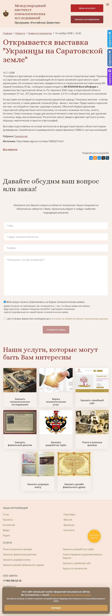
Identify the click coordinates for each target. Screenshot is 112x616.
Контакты (69, 530)
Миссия (68, 519)
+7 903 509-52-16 (12, 581)
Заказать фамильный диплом (20, 444)
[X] (103, 158)
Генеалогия (20, 136)
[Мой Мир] (99, 158)
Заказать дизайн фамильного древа (74, 485)
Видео (6, 530)
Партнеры (69, 514)
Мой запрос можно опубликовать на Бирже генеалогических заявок (45, 302)
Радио (6, 535)
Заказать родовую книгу (38, 485)
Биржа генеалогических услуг (56, 402)
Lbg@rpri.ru (9, 586)
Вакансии (69, 525)
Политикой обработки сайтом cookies (70, 594)
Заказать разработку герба (56, 444)
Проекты (8, 519)
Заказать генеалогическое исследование (20, 402)
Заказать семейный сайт (92, 402)
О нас (6, 514)
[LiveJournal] (107, 158)
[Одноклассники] (95, 158)
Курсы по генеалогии (75, 568)
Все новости (10, 149)
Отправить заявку (56, 329)
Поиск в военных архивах (92, 444)
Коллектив (9, 525)
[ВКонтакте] (91, 158)
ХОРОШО (56, 608)
